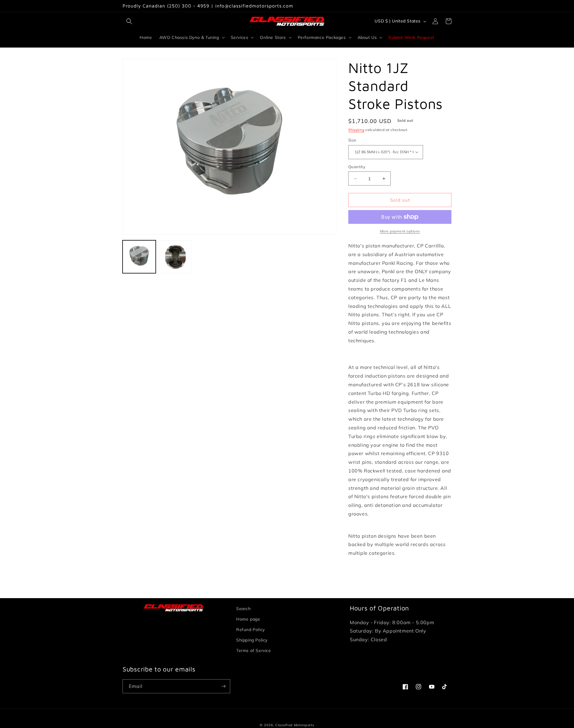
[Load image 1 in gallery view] (139, 256)
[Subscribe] (223, 686)
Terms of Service (253, 650)
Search (243, 608)
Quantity (356, 166)
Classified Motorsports (294, 725)
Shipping (356, 129)
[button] (129, 21)
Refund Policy (250, 629)
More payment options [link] (400, 231)
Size (352, 140)
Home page (248, 619)
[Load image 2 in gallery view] (175, 256)
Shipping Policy (252, 640)
